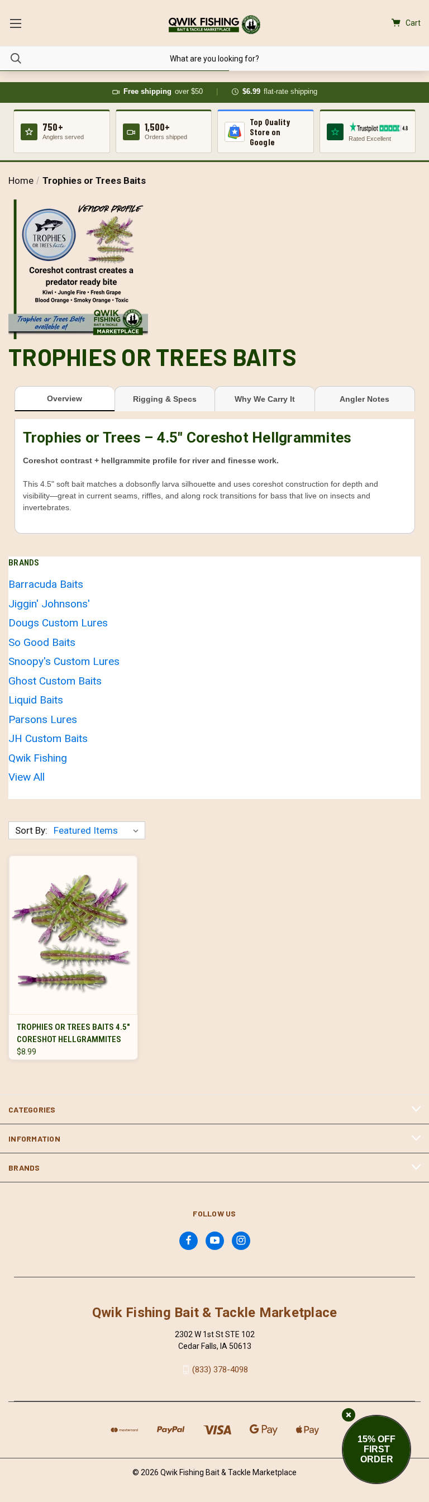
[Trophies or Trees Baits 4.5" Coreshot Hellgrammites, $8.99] (73, 935)
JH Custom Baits (48, 738)
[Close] (348, 1415)
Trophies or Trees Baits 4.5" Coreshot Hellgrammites (73, 1033)
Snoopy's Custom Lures (64, 661)
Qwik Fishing (37, 758)
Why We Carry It (265, 398)
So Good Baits (41, 642)
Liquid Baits (35, 699)
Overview (64, 398)
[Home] (214, 25)
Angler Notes (364, 398)
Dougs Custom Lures (58, 622)
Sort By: (31, 830)
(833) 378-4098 (220, 1370)
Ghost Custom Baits (55, 680)
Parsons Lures (42, 719)
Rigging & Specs (165, 398)
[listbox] (98, 830)
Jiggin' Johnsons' (49, 603)
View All (26, 777)
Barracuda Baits (45, 584)
